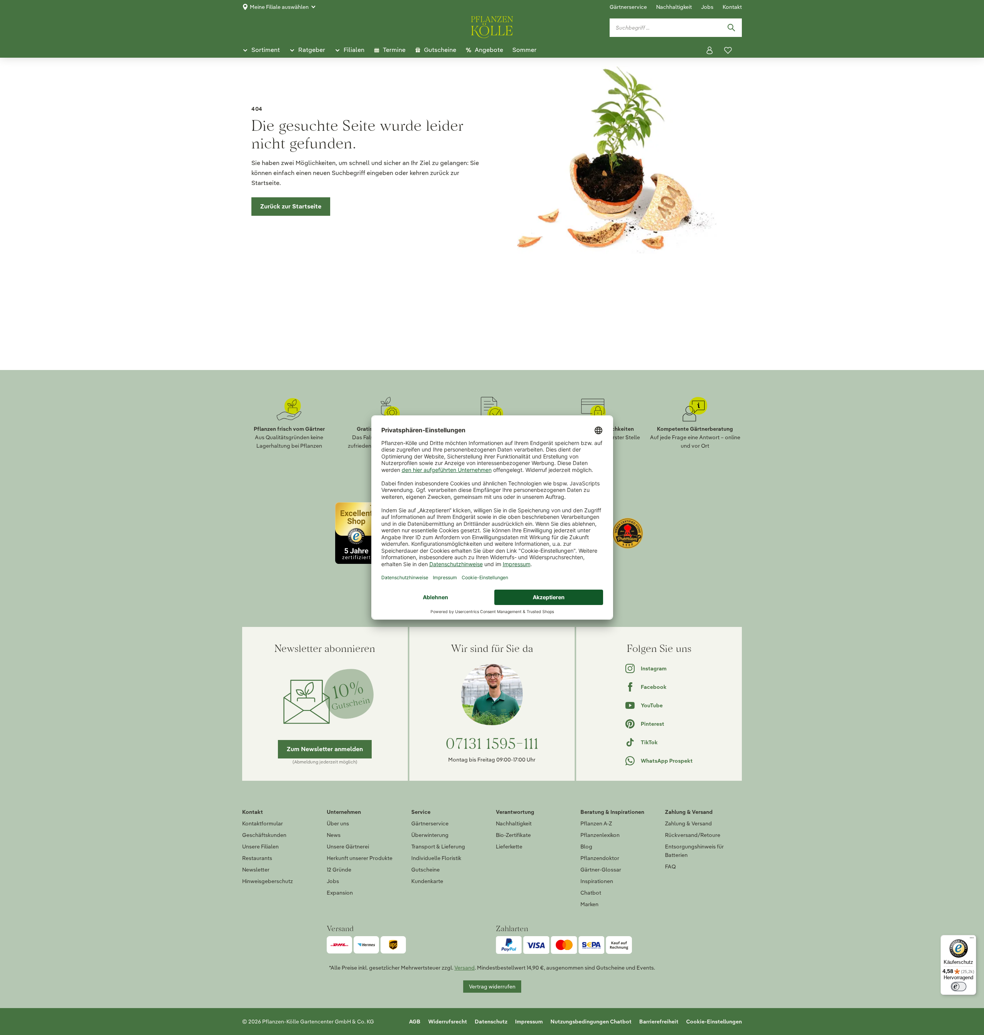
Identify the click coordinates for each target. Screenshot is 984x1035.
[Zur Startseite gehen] (492, 25)
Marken (589, 904)
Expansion (340, 892)
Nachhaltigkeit (674, 6)
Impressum (529, 1021)
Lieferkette (509, 846)
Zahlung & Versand (688, 823)
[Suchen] (731, 27)
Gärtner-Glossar (600, 869)
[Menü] (971, 939)
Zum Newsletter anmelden (325, 749)
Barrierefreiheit (658, 1021)
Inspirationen (596, 881)
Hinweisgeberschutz (267, 881)
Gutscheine (425, 869)
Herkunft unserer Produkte (359, 858)
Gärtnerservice (628, 6)
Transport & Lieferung (438, 846)
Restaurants (257, 858)
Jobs (707, 6)
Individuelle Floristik (436, 858)
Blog (586, 846)
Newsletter (255, 869)
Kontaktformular (262, 823)
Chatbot (590, 892)
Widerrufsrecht (447, 1021)
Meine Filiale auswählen (279, 6)
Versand (464, 967)
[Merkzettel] (728, 50)
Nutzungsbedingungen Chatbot (591, 1021)
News (334, 835)
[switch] (958, 986)
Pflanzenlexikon (600, 835)
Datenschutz (491, 1021)
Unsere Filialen (260, 846)
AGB (415, 1021)
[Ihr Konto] (709, 50)
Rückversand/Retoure (692, 835)
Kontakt (732, 6)
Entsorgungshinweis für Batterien (694, 850)
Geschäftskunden (264, 835)
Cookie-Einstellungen (714, 1021)
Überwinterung (430, 835)
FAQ (670, 866)
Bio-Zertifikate (513, 835)
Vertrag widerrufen (492, 986)
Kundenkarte (427, 881)
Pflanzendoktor (599, 858)
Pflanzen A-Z (596, 823)
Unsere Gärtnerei (348, 846)
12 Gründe (339, 869)
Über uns (338, 823)
